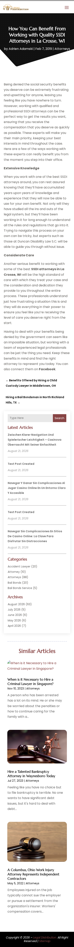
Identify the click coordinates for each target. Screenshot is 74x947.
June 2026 (15, 615)
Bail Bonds (14, 583)
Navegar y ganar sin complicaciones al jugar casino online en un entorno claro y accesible (37, 488)
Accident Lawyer (19, 566)
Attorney (14, 572)
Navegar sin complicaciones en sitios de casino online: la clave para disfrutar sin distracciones (35, 536)
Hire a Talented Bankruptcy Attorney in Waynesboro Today (31, 773)
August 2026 (16, 604)
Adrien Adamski (21, 48)
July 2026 (14, 610)
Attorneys (62, 48)
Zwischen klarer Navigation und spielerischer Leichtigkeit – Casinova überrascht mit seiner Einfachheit (34, 440)
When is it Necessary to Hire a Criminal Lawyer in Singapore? (30, 681)
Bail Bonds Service (20, 588)
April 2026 (14, 626)
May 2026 (14, 620)
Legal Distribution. (45, 937)
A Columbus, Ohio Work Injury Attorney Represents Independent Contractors (33, 874)
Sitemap (44, 941)
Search (59, 418)
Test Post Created (21, 464)
